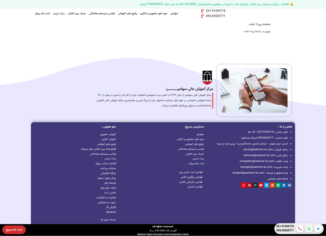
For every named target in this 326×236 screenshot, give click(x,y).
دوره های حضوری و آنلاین (153, 13)
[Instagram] (255, 185)
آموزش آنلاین (109, 139)
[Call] (300, 228)
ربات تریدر (59, 13)
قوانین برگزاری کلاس (191, 177)
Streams (111, 212)
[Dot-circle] (243, 185)
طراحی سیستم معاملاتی (102, 13)
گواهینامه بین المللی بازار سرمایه (98, 149)
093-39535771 (285, 230)
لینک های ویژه (108, 188)
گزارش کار (111, 207)
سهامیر (174, 13)
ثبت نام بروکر (42, 13)
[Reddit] (272, 185)
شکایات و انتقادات (106, 197)
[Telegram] (318, 228)
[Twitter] (266, 185)
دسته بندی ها (108, 219)
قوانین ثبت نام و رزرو (190, 172)
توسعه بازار (110, 183)
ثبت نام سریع (14, 230)
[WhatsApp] (309, 228)
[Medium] (278, 185)
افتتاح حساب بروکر (105, 163)
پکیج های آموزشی (127, 13)
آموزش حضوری (108, 134)
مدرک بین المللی (77, 13)
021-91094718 (285, 226)
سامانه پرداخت (108, 168)
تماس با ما (110, 193)
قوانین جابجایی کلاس (190, 182)
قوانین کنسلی (194, 186)
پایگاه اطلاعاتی (108, 173)
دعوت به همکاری (107, 202)
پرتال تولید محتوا (107, 178)
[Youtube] (260, 185)
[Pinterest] (249, 185)
